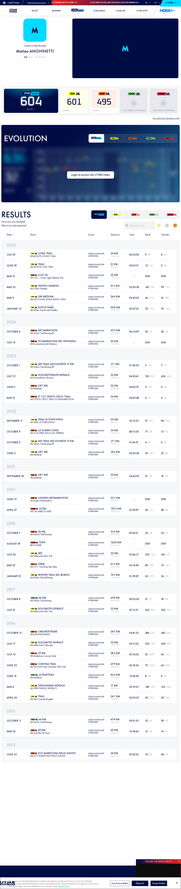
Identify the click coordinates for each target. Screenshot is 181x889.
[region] (90, 883)
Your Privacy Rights (119, 883)
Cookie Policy (63, 886)
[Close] (177, 883)
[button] (38, 3)
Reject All (140, 883)
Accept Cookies (158, 883)
